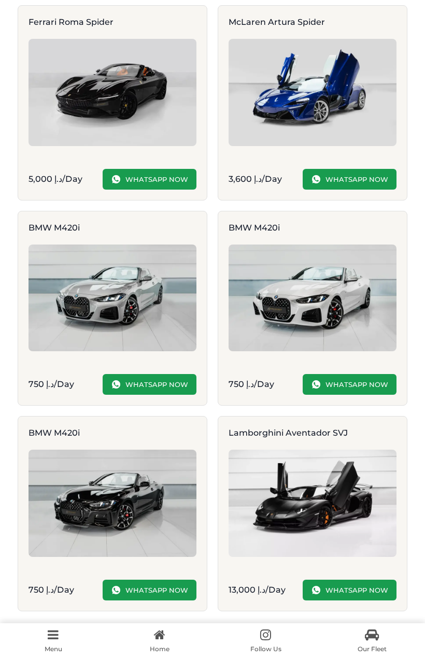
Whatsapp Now (156, 179)
